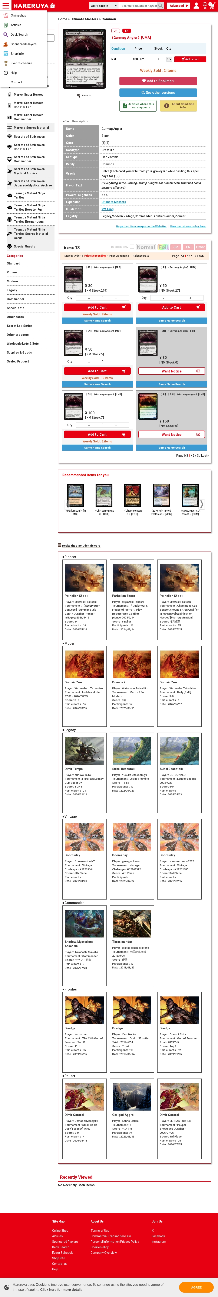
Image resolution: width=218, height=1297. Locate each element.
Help (14, 72)
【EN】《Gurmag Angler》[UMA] (103, 394)
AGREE (196, 1287)
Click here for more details (61, 1289)
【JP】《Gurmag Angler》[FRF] (102, 267)
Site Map (58, 1221)
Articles (16, 25)
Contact (16, 82)
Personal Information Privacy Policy (115, 1241)
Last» (201, 256)
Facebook (158, 1236)
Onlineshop (18, 15)
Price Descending (95, 255)
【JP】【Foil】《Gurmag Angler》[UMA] (182, 394)
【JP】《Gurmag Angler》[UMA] (177, 267)
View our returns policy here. (188, 226)
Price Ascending (119, 255)
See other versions (160, 93)
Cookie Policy (100, 1247)
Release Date (141, 255)
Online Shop (60, 1230)
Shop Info (17, 53)
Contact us (59, 1263)
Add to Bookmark (160, 81)
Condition (118, 48)
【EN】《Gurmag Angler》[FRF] (177, 331)
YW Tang (107, 209)
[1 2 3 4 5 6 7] (170, 59)
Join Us (157, 1221)
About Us (97, 1221)
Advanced (177, 5)
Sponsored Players (24, 44)
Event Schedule (21, 63)
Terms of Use (100, 1230)
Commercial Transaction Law (111, 1236)
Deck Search (19, 34)
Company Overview (104, 1252)
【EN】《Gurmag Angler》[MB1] (103, 331)
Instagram (159, 1241)
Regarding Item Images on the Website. (141, 226)
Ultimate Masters (114, 202)
